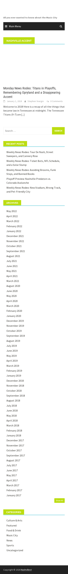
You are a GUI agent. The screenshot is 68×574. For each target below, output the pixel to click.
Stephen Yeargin (36, 101)
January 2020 (13, 316)
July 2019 (11, 345)
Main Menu (15, 26)
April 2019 (12, 360)
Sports (10, 545)
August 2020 (13, 285)
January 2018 (13, 435)
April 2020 (12, 301)
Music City (12, 535)
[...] (23, 114)
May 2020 (11, 295)
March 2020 (12, 306)
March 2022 (12, 221)
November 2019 (15, 325)
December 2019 (15, 320)
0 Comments (56, 101)
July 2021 (11, 261)
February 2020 (14, 310)
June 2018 (12, 410)
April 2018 (12, 420)
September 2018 (15, 395)
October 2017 (14, 450)
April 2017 (12, 480)
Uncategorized (14, 550)
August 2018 (13, 400)
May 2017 (11, 475)
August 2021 (13, 256)
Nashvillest (26, 569)
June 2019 (12, 350)
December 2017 (15, 440)
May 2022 (11, 211)
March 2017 (12, 485)
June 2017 (12, 470)
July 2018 (11, 405)
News (9, 540)
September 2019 (15, 335)
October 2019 (14, 330)
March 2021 (12, 281)
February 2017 (14, 490)
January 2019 (13, 375)
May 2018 (11, 415)
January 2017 (13, 495)
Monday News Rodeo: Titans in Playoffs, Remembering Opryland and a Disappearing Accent (31, 92)
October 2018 (14, 390)
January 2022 (13, 231)
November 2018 (15, 385)
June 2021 (12, 266)
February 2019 (14, 370)
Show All (59, 500)
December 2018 (15, 380)
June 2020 (12, 291)
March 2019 (12, 365)
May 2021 (11, 271)
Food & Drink (13, 530)
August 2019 (13, 340)
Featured (11, 525)
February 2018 (14, 430)
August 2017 (13, 460)
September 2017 (15, 455)
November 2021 (15, 241)
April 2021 (12, 276)
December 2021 (15, 236)
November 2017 (15, 445)
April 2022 (12, 216)
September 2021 (15, 251)
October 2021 (14, 246)
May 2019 (11, 355)
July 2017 (11, 465)
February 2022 (14, 226)
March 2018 (12, 425)
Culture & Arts (14, 520)
